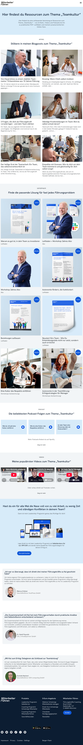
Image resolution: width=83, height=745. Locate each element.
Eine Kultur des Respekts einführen (16, 391)
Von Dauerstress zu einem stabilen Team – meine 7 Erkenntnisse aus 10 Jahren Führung (20, 80)
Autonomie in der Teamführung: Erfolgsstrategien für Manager (56, 392)
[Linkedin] (11, 732)
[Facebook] (25, 732)
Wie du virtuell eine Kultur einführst (9, 427)
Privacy (12, 740)
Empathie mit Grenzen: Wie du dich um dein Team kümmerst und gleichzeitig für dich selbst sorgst (61, 166)
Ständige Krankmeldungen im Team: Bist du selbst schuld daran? (61, 122)
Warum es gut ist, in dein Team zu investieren (20, 241)
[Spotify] (2, 732)
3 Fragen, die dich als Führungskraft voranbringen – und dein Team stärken (17, 122)
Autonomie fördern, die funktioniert (57, 289)
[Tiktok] (16, 732)
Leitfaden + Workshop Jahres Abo (57, 241)
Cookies (20, 740)
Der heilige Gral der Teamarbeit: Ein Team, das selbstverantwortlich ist (19, 165)
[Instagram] (20, 732)
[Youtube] (6, 732)
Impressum (5, 740)
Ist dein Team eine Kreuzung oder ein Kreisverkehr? (64, 427)
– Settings (26, 740)
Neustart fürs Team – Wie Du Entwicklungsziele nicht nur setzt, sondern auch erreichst (60, 340)
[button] (80, 2)
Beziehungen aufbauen (10, 338)
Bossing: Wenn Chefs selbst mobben (58, 79)
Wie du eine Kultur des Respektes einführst (38, 427)
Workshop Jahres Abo (10, 289)
